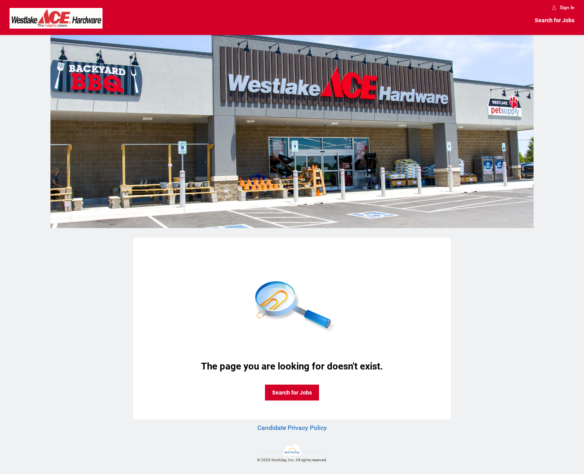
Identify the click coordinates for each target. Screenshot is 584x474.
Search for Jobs (554, 20)
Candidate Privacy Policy (292, 427)
